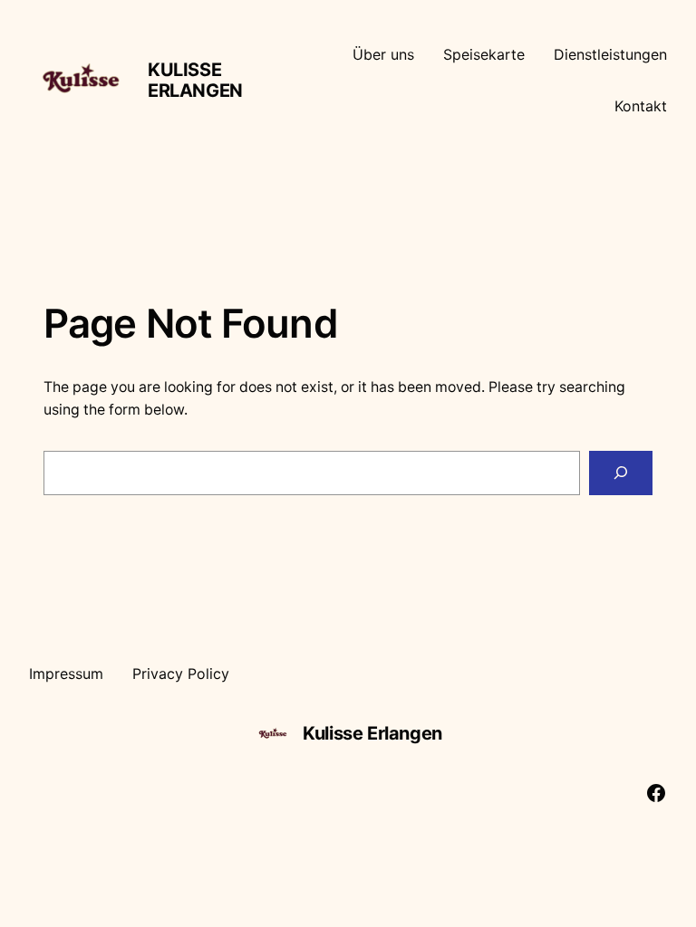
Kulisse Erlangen (195, 80)
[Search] (620, 473)
